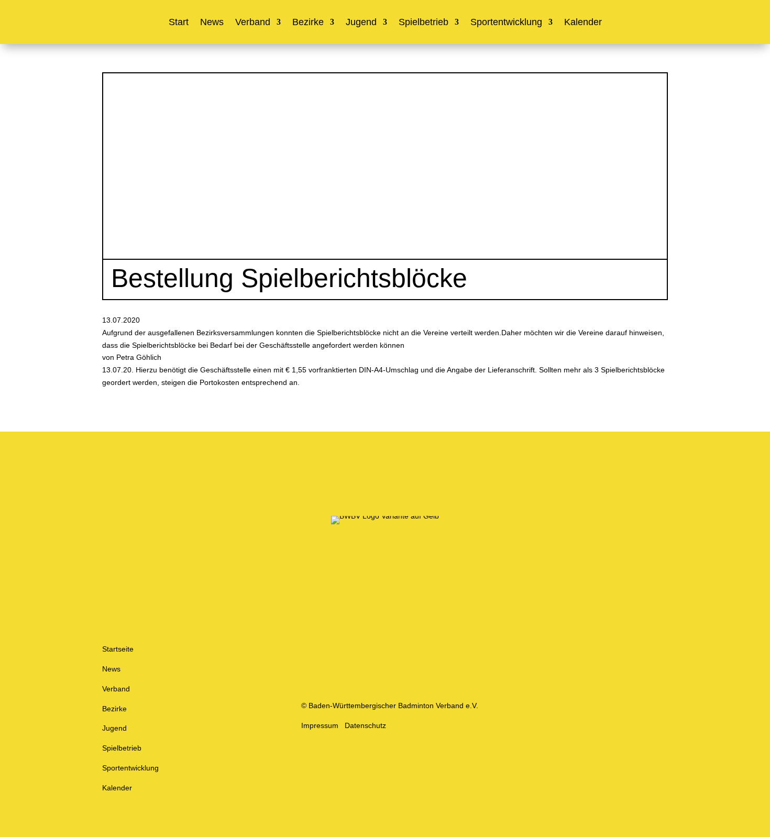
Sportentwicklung (506, 22)
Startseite (118, 649)
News (212, 22)
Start (179, 22)
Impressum (319, 725)
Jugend (361, 22)
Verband (252, 22)
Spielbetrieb (423, 22)
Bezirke (308, 22)
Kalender (583, 22)
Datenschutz (365, 725)
